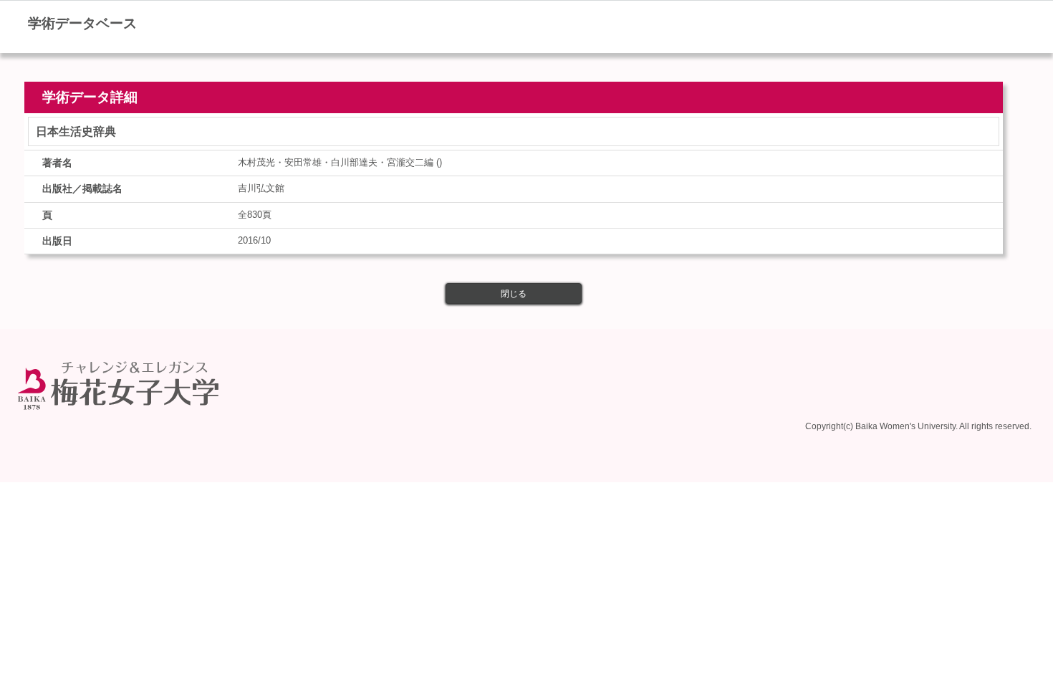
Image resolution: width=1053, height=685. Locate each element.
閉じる (513, 294)
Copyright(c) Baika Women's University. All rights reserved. (918, 426)
